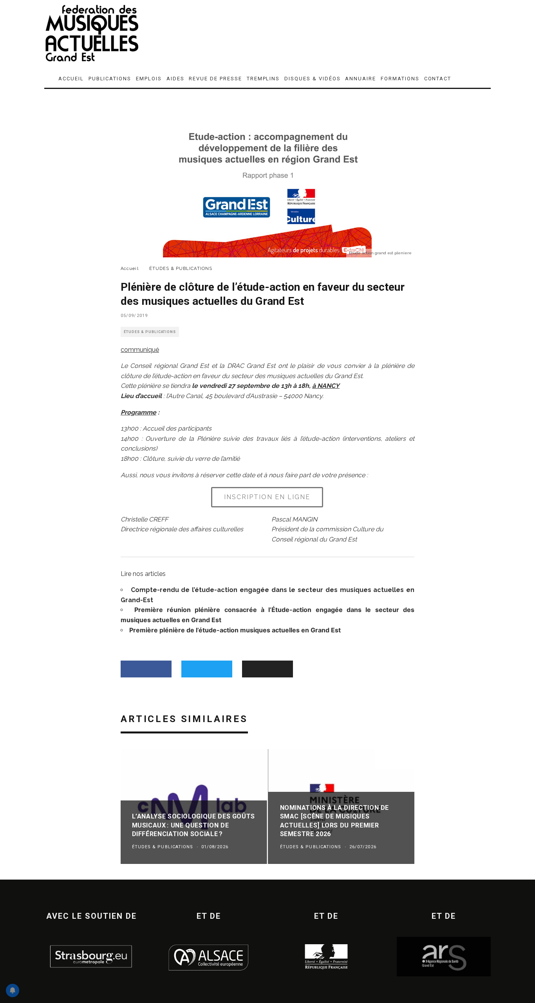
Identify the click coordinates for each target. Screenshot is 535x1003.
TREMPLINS (263, 78)
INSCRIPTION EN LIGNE (267, 497)
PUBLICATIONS (110, 78)
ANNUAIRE (360, 78)
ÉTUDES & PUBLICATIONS (150, 332)
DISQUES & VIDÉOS (312, 78)
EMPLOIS (149, 78)
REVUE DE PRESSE (215, 78)
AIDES (175, 78)
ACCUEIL (71, 78)
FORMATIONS (400, 78)
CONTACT (438, 78)
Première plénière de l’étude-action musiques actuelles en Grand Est (235, 630)
